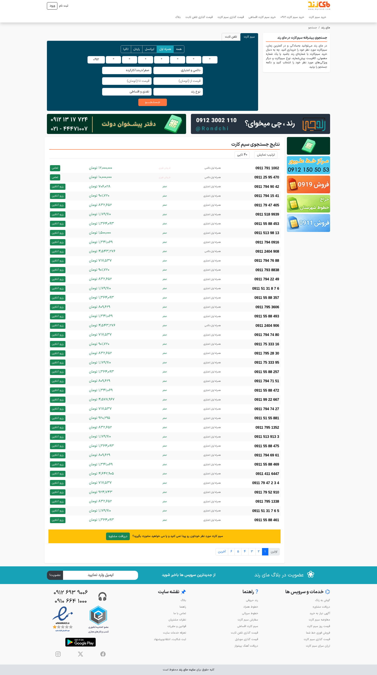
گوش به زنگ (322, 600)
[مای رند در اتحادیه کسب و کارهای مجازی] (98, 619)
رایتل (136, 49)
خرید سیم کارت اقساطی (262, 17)
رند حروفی (252, 600)
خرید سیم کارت (317, 17)
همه (179, 49)
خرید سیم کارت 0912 (292, 17)
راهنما (183, 607)
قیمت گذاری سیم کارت (231, 17)
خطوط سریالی (250, 613)
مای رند (325, 28)
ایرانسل (149, 49)
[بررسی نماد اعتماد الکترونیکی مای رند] (63, 619)
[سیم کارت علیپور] (308, 165)
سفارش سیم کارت (248, 620)
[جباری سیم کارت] (116, 124)
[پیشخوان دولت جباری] (308, 146)
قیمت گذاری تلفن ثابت (199, 17)
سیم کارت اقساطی (247, 626)
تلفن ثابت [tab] (231, 37)
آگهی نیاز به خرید (320, 613)
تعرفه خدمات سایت (174, 633)
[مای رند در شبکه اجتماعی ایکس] (80, 654)
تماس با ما (179, 613)
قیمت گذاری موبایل (246, 639)
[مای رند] (319, 6)
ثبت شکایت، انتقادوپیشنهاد (170, 639)
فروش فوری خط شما (318, 633)
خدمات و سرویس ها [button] (307, 592)
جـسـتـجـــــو (152, 102)
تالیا (126, 49)
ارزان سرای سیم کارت (318, 646)
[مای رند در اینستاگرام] (58, 654)
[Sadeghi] (260, 124)
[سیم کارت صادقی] (308, 223)
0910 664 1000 (71, 601)
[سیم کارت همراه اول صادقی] (308, 203)
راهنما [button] (250, 592)
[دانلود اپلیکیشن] (80, 642)
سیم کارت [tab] (249, 37)
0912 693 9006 (71, 593)
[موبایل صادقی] (308, 184)
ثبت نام (63, 6)
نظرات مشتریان (177, 620)
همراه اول (165, 49)
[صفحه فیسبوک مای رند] (103, 654)
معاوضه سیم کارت (319, 620)
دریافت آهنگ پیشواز (246, 646)
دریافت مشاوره (118, 536)
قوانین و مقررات (176, 626)
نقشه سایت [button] (172, 592)
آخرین (222, 551)
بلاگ (178, 17)
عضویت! (55, 575)
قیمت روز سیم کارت (318, 626)
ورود (52, 5)
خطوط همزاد (250, 607)
